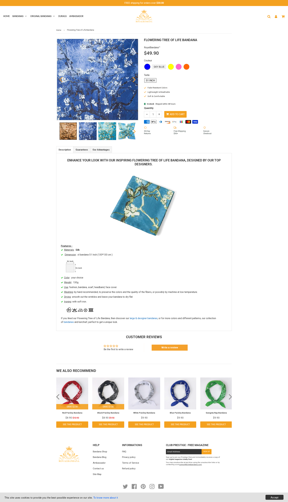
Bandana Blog (99, 457)
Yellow (171, 67)
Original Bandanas (40, 16)
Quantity (148, 108)
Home (6, 16)
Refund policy (128, 468)
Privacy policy (128, 457)
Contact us (98, 468)
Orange (186, 67)
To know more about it (105, 497)
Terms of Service (130, 462)
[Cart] (283, 16)
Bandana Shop (100, 451)
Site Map (97, 474)
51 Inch (150, 80)
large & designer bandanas (144, 318)
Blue (147, 67)
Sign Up (206, 451)
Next (132, 79)
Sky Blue (159, 66)
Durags (62, 16)
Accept (274, 497)
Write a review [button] (169, 347)
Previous (62, 79)
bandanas (69, 322)
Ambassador (76, 16)
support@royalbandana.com (190, 465)
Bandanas (17, 16)
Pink (179, 67)
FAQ (124, 451)
